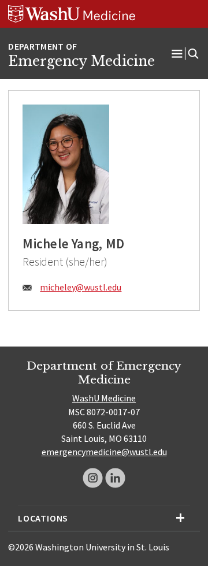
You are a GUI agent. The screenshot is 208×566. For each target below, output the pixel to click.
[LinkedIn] (115, 478)
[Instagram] (93, 478)
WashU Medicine (104, 398)
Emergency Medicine (81, 61)
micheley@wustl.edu (80, 287)
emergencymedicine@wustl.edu (104, 451)
